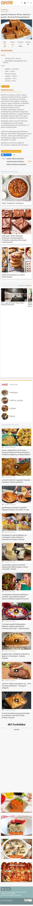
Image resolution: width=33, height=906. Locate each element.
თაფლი (9, 158)
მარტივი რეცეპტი (12, 161)
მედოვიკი (21, 161)
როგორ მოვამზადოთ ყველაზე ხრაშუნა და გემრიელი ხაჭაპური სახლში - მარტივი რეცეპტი (16, 715)
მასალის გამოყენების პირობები (11, 895)
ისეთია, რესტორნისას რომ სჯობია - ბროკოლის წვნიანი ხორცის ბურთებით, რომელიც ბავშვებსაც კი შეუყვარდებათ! (16, 452)
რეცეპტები (16, 810)
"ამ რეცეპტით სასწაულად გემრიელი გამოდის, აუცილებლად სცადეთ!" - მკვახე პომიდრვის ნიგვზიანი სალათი (15, 597)
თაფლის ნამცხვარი (18, 158)
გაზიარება (7, 154)
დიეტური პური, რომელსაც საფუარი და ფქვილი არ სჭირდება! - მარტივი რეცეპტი (16, 656)
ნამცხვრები (22, 164)
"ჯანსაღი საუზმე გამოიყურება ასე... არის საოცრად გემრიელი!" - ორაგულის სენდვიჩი (16, 686)
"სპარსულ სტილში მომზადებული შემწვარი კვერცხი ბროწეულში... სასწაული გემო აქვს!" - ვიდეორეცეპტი (15, 626)
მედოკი (9, 164)
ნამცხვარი (15, 164)
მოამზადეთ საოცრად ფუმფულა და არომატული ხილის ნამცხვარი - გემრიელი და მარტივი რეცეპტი (14, 537)
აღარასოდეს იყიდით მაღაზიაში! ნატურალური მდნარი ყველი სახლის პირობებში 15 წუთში (15, 567)
